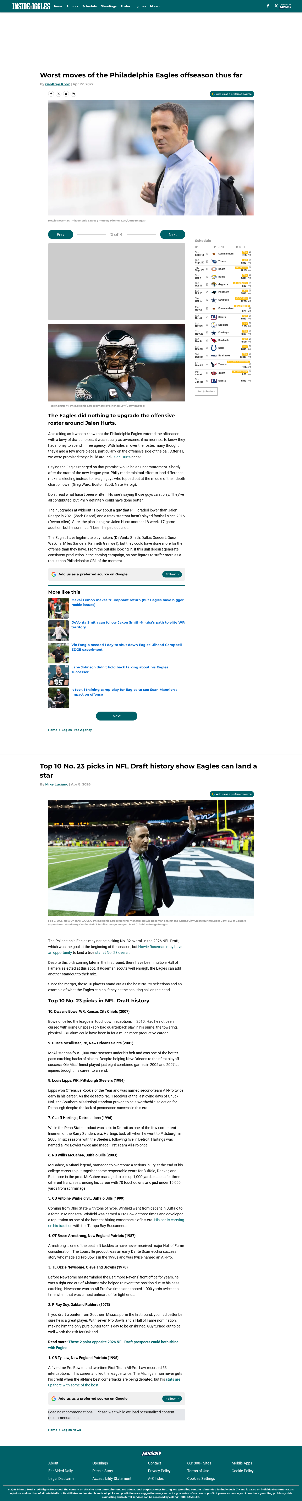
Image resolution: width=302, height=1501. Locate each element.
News (58, 6)
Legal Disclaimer (62, 1478)
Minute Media (26, 1489)
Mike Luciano (56, 784)
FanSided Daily (60, 1471)
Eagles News (71, 1430)
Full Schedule (206, 391)
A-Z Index (156, 1478)
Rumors (72, 6)
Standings (108, 6)
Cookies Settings (201, 1478)
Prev (60, 234)
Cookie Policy (243, 1471)
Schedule (89, 6)
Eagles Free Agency (77, 730)
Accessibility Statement (111, 1478)
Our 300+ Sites (199, 1463)
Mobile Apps (242, 1463)
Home (52, 730)
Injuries (140, 6)
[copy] (73, 94)
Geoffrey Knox (57, 84)
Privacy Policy (159, 1471)
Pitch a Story (102, 1471)
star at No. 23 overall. (112, 952)
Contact (154, 1463)
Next (173, 234)
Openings (100, 1463)
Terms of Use (198, 1471)
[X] (276, 5)
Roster (125, 6)
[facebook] (268, 5)
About (53, 1463)
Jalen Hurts (121, 457)
